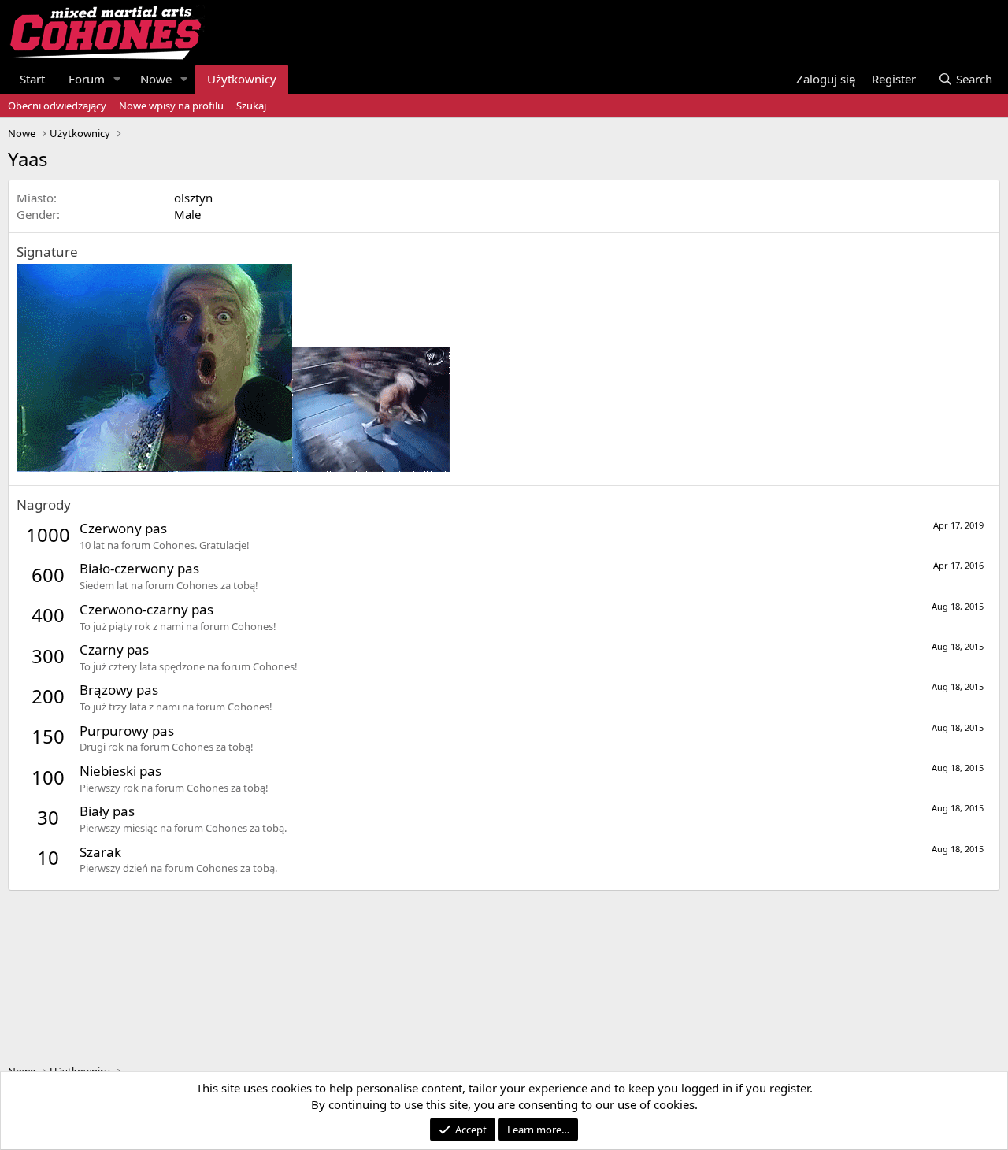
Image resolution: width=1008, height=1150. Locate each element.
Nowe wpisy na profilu (171, 105)
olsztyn (193, 198)
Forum (87, 79)
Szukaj (251, 105)
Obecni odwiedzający (57, 105)
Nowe (156, 79)
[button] (117, 79)
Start (32, 79)
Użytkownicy (241, 79)
